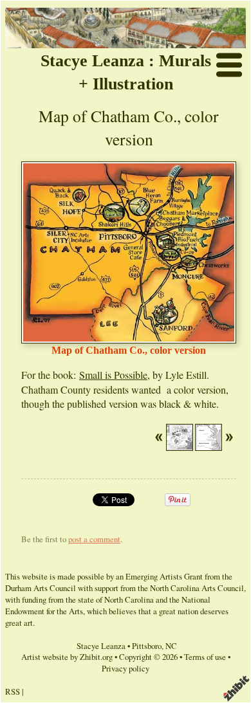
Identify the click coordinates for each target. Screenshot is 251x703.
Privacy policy (125, 668)
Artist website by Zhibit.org (67, 656)
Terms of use (205, 656)
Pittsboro (147, 646)
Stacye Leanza (101, 646)
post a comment (94, 539)
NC (171, 646)
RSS (12, 691)
